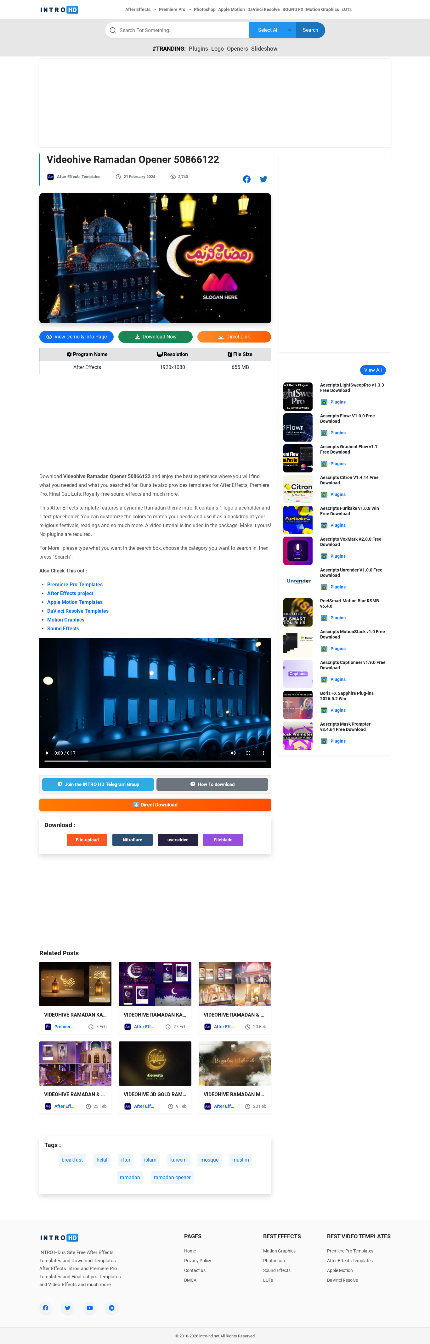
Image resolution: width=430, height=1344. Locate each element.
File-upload (87, 839)
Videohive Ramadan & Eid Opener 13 (90, 1094)
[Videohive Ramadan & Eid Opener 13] (75, 1063)
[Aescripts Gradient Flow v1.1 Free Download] (298, 458)
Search (310, 30)
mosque (209, 1160)
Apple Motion (340, 1270)
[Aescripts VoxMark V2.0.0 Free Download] (298, 550)
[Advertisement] (215, 103)
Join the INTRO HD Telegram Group (102, 784)
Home (190, 1250)
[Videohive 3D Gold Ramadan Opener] (155, 1063)
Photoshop (274, 1260)
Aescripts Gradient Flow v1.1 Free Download (348, 449)
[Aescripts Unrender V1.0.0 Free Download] (298, 581)
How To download (216, 784)
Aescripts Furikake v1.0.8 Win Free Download (349, 511)
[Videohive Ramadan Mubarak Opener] (235, 1063)
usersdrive (178, 839)
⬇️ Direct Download (155, 805)
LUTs (268, 1280)
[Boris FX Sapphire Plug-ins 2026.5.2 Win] (298, 704)
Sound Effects (63, 629)
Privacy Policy (197, 1260)
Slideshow (264, 48)
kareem (178, 1160)
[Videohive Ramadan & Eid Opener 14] (235, 984)
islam (150, 1160)
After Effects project (70, 593)
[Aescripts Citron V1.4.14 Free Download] (298, 489)
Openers (237, 48)
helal (102, 1160)
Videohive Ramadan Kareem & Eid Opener (176, 1015)
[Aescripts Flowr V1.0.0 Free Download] (298, 427)
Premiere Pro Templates (75, 585)
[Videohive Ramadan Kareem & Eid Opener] (155, 984)
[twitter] (67, 1308)
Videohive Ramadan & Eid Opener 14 (249, 1015)
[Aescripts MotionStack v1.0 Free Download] (298, 643)
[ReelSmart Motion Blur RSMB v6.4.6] (298, 612)
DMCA (190, 1280)
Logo (217, 48)
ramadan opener (172, 1177)
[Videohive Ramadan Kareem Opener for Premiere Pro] (75, 984)
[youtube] (89, 1308)
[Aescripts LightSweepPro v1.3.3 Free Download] (298, 396)
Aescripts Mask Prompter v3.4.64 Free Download (345, 727)
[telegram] (111, 1308)
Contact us (195, 1270)
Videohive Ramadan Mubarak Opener (252, 1094)
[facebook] (45, 1308)
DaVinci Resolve (342, 1280)
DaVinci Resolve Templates (78, 611)
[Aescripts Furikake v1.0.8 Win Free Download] (298, 519)
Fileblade (223, 839)
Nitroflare (132, 839)
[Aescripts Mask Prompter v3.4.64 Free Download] (298, 735)
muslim (240, 1160)
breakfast (72, 1160)
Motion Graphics (65, 620)
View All (373, 370)
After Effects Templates (78, 176)
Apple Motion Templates (75, 602)
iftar (125, 1160)
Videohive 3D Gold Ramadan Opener (170, 1094)
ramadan (130, 1177)
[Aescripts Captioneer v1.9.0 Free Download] (298, 674)
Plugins (198, 48)
